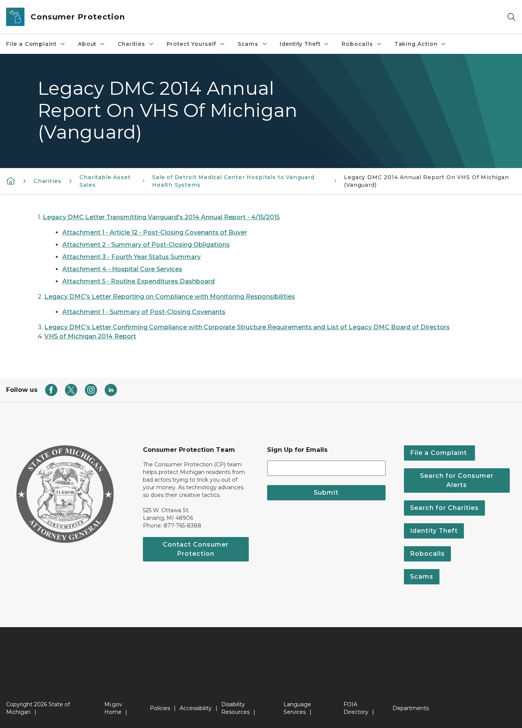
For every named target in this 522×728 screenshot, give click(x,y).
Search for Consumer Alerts (456, 480)
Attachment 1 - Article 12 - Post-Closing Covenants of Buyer (154, 232)
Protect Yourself (191, 43)
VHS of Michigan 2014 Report (90, 336)
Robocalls (357, 43)
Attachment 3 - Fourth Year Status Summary (131, 256)
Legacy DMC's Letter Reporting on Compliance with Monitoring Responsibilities (169, 296)
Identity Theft (300, 43)
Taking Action (416, 43)
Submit (326, 492)
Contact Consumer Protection (196, 549)
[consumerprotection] (10, 180)
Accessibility (196, 708)
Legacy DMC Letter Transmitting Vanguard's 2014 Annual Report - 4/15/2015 (161, 217)
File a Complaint (31, 43)
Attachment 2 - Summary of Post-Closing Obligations (146, 244)
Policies (160, 708)
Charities (131, 43)
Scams (248, 43)
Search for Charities (444, 507)
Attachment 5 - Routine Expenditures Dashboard (138, 281)
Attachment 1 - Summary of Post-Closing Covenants (143, 311)
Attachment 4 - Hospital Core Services (122, 269)
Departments (410, 708)
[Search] (511, 17)
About (87, 43)
